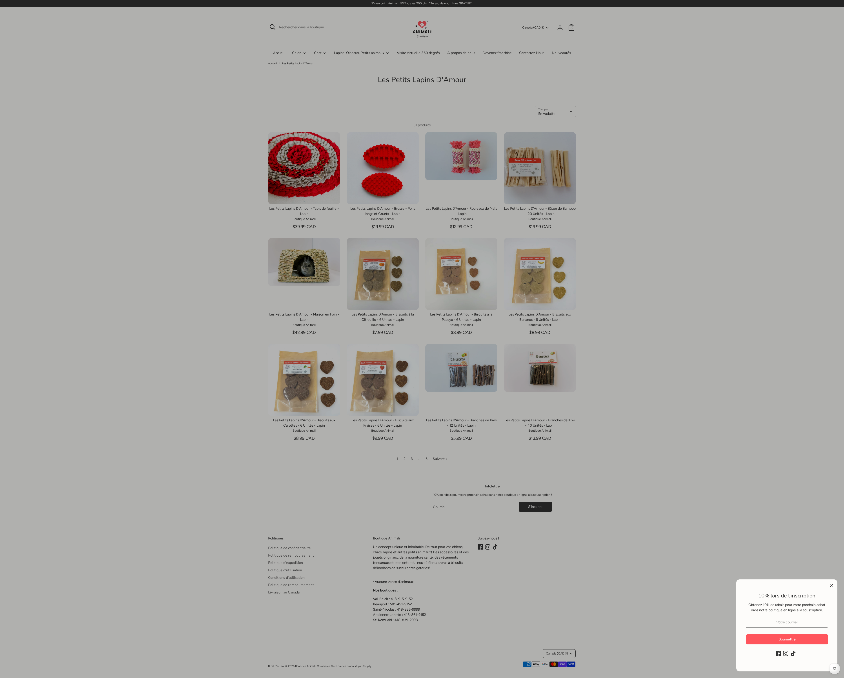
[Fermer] (832, 585)
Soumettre (787, 639)
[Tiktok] (793, 653)
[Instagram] (785, 653)
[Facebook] (778, 653)
